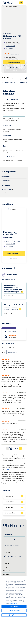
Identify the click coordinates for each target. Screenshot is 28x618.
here (7, 469)
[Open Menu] (26, 3)
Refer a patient (14, 67)
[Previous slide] (21, 78)
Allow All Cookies (14, 606)
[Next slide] (25, 78)
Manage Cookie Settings (14, 610)
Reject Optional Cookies (14, 615)
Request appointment (14, 62)
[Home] (8, 2)
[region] (14, 597)
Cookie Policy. (13, 603)
